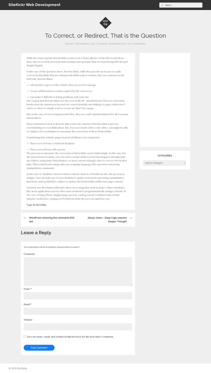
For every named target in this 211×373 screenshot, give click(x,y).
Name (28, 288)
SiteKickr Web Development (34, 5)
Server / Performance (77, 44)
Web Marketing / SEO (120, 44)
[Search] (162, 5)
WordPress (139, 44)
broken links (39, 204)
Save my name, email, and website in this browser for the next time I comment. (70, 336)
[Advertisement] (154, 99)
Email (27, 304)
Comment (29, 253)
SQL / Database (99, 44)
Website (28, 319)
